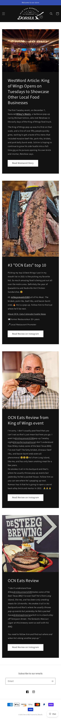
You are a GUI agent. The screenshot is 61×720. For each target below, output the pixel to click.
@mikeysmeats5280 (24, 438)
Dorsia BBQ (26, 714)
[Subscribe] (52, 681)
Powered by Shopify (36, 714)
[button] (3, 14)
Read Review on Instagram (25, 333)
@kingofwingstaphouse (24, 442)
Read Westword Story (23, 163)
